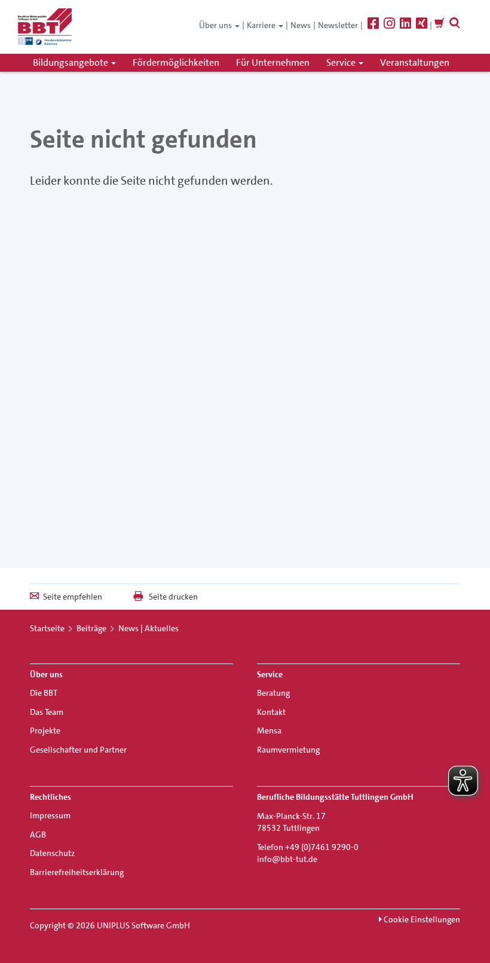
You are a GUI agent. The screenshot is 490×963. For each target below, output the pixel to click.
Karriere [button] (262, 25)
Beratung (273, 692)
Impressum (50, 815)
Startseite (47, 628)
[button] (454, 25)
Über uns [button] (216, 25)
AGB (38, 834)
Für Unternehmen (273, 62)
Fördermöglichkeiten (176, 62)
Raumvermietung (288, 749)
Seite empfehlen (72, 596)
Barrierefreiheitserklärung (77, 872)
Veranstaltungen (414, 62)
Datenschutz (52, 853)
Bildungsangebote (71, 62)
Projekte (45, 730)
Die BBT (43, 692)
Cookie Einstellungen (421, 919)
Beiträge (91, 628)
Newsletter (338, 25)
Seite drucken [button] (173, 596)
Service (341, 62)
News (300, 25)
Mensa (269, 730)
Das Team (46, 712)
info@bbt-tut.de (287, 859)
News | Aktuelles (148, 628)
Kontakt (271, 712)
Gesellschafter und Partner (78, 749)
